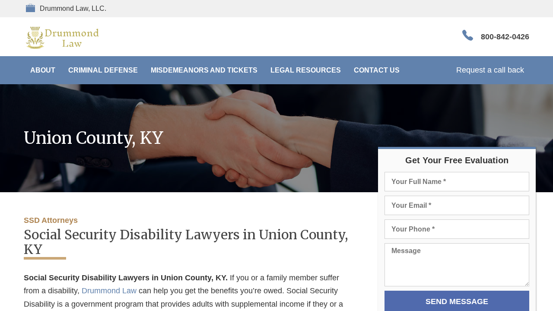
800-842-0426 (505, 36)
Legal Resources (305, 70)
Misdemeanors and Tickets (204, 70)
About (42, 70)
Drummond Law (109, 290)
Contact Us (377, 70)
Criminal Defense (103, 70)
